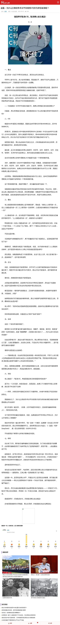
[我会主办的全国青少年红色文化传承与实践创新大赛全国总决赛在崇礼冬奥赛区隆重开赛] (16, 564)
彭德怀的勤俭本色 (7, 597)
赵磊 (5, 11)
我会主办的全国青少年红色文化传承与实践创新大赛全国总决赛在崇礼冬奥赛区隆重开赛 (15, 575)
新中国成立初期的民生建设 (38, 597)
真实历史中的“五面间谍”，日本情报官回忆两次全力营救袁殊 (18, 617)
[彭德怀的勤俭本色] (16, 587)
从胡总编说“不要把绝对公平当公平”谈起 (13, 620)
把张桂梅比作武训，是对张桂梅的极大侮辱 (14, 610)
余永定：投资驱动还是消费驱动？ (11, 612)
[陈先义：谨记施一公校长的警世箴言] (44, 564)
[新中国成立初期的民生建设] (44, 587)
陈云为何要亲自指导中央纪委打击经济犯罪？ (14, 607)
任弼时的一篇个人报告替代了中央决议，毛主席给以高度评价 (19, 615)
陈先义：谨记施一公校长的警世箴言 (40, 574)
